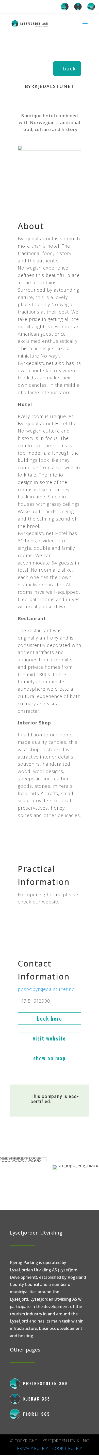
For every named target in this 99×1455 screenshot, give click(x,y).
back (69, 68)
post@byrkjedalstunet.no (46, 989)
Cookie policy (67, 1448)
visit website (49, 1038)
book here (49, 1018)
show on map (49, 1058)
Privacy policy (32, 1448)
